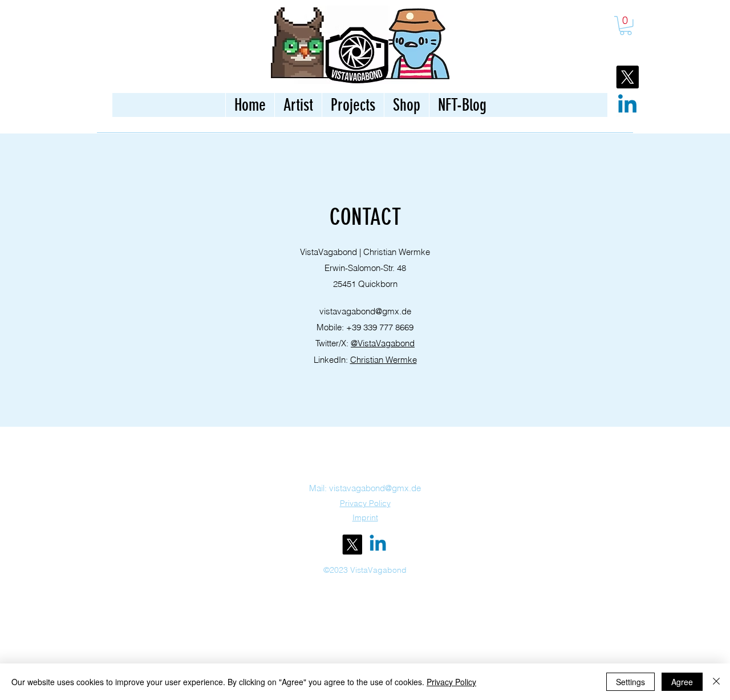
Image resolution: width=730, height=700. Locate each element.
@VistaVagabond (383, 343)
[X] (627, 77)
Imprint (365, 517)
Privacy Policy (451, 681)
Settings (630, 681)
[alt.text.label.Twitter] (352, 545)
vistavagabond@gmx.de (365, 311)
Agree (682, 681)
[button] (625, 25)
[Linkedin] (627, 105)
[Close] (716, 682)
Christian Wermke (383, 359)
